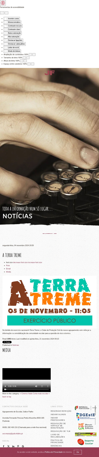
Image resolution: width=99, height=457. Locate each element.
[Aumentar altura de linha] (25, 60)
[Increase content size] (33, 54)
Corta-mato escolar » (41, 394)
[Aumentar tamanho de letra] (27, 57)
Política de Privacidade (54, 452)
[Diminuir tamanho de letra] (24, 57)
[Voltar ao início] (49, 73)
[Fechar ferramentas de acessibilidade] (6, 12)
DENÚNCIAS (56, 446)
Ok (78, 452)
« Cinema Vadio (26, 394)
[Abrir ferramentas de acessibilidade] (3, 3)
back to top (6, 397)
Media (8, 272)
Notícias (15, 345)
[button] (94, 73)
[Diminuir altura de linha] (21, 60)
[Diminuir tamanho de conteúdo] (30, 54)
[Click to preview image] (49, 302)
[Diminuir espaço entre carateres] (29, 64)
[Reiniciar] (2, 12)
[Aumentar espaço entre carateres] (32, 64)
